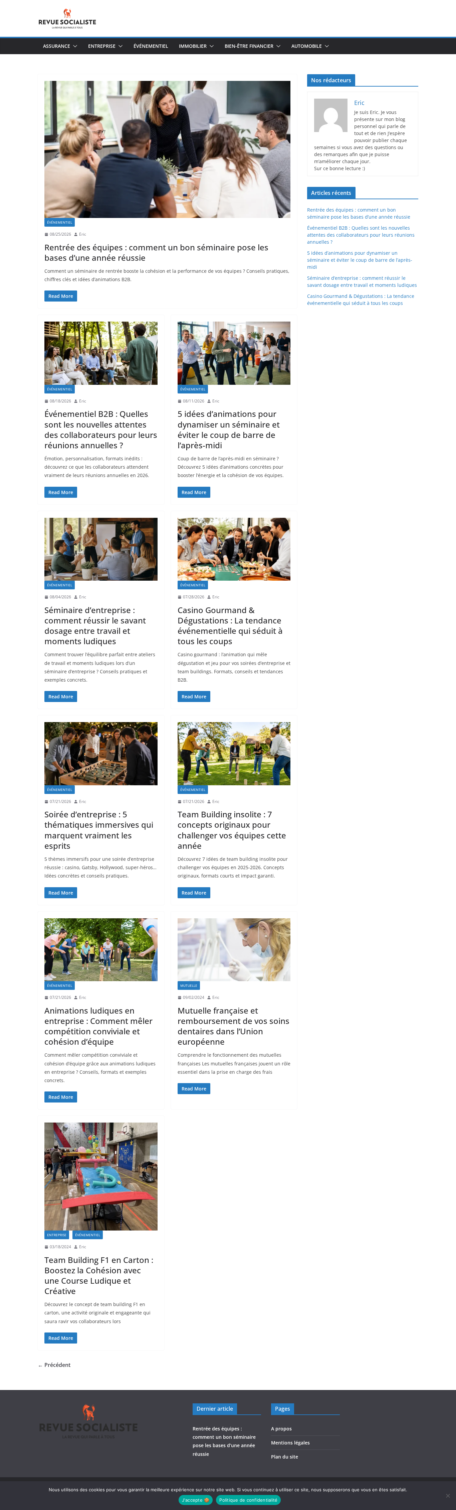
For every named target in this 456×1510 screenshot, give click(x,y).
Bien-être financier (249, 46)
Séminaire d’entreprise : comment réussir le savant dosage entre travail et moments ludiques (95, 625)
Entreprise (102, 46)
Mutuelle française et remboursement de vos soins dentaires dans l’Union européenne (233, 1026)
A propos (281, 1428)
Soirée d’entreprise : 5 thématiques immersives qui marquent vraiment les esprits (98, 830)
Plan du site (284, 1457)
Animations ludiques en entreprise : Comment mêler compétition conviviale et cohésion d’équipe (98, 1026)
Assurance (56, 46)
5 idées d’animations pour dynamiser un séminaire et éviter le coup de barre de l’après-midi (229, 429)
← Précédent (54, 1365)
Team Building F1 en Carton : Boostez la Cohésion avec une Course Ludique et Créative (98, 1275)
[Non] (447, 1495)
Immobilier (193, 46)
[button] (73, 46)
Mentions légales (290, 1442)
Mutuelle (188, 985)
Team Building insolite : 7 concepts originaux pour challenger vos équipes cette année (232, 830)
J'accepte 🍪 (196, 1500)
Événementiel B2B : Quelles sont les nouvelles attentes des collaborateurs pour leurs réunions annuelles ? (100, 429)
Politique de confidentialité (248, 1500)
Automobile (306, 46)
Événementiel (151, 46)
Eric (82, 234)
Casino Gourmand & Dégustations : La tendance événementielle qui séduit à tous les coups (230, 625)
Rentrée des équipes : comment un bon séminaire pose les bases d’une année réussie (156, 252)
